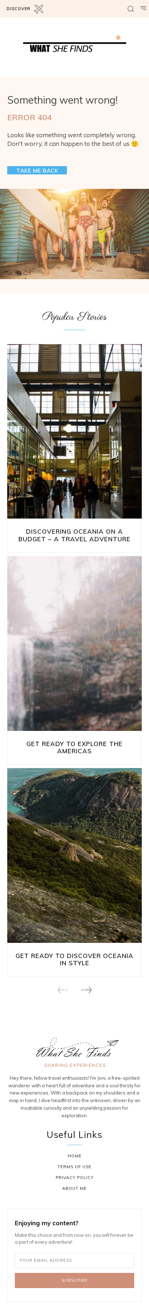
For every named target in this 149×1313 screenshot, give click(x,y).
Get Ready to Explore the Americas (74, 747)
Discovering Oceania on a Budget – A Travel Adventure (74, 535)
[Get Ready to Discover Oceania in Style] (74, 855)
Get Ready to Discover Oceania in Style (74, 959)
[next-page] (86, 990)
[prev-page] (63, 990)
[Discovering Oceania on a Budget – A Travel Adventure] (74, 431)
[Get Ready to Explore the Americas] (74, 643)
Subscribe (74, 1280)
